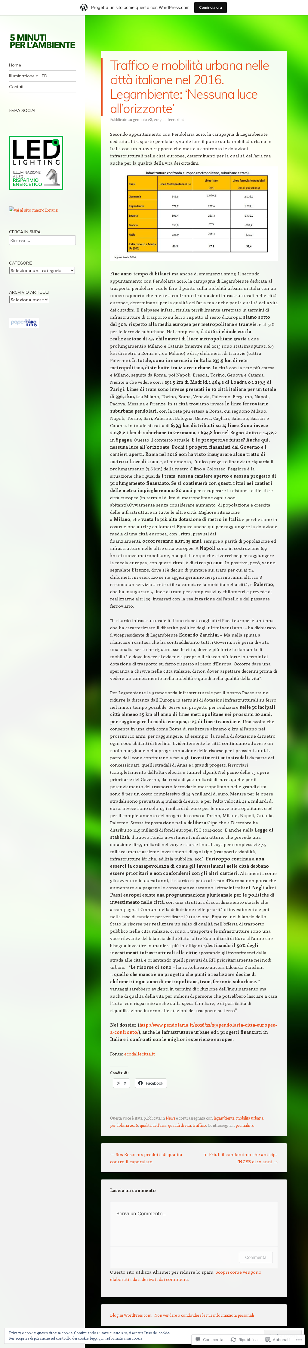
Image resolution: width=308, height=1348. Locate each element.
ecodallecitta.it (139, 1054)
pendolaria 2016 (124, 1125)
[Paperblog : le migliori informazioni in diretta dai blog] (24, 326)
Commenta (255, 1257)
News (170, 1117)
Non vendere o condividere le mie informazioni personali (204, 1315)
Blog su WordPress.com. (131, 1315)
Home (15, 65)
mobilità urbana (249, 1117)
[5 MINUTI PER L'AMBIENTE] (42, 41)
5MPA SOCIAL (22, 110)
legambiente (224, 1117)
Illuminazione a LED (28, 76)
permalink (245, 1125)
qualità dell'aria (153, 1125)
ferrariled (176, 119)
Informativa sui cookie (123, 1338)
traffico (199, 1125)
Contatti (16, 86)
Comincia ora (210, 7)
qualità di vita (179, 1125)
